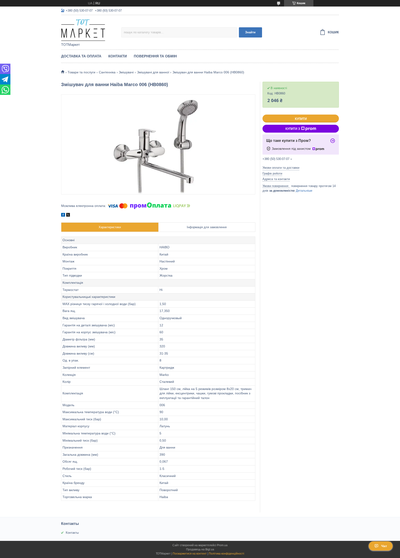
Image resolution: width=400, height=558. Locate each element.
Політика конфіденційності (226, 553)
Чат (384, 546)
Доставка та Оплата (81, 56)
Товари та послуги (81, 72)
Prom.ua (222, 545)
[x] (68, 215)
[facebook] (63, 215)
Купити (301, 119)
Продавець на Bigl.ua (200, 549)
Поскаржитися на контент (190, 553)
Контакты (72, 532)
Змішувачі (126, 72)
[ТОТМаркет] (91, 29)
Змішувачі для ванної (153, 72)
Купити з (292, 129)
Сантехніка (107, 72)
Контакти (117, 56)
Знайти (250, 32)
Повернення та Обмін (155, 56)
